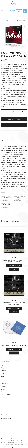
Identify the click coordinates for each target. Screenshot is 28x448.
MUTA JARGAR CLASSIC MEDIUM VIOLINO (14, 345)
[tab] (14, 141)
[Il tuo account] (11, 11)
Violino (12, 20)
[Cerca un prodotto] (25, 11)
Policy (3, 392)
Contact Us (4, 383)
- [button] (5, 111)
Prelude (24, 20)
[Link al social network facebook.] (1, 414)
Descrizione (5, 141)
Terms (3, 389)
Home (2, 20)
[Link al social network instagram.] (5, 414)
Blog (2, 373)
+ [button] (22, 111)
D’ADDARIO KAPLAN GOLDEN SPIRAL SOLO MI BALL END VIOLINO (14, 303)
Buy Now (14, 125)
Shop (2, 368)
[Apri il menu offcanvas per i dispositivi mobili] (2, 11)
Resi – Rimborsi (5, 394)
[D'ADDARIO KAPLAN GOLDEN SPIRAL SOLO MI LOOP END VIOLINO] (14, 243)
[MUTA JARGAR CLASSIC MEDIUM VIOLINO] (14, 328)
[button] (24, 26)
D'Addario (18, 20)
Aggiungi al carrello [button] (14, 265)
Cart (2, 376)
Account (3, 370)
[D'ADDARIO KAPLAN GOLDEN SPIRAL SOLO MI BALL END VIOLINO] (14, 285)
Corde (7, 20)
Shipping (3, 386)
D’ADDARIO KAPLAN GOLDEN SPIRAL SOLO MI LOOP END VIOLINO (14, 261)
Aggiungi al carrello (14, 119)
